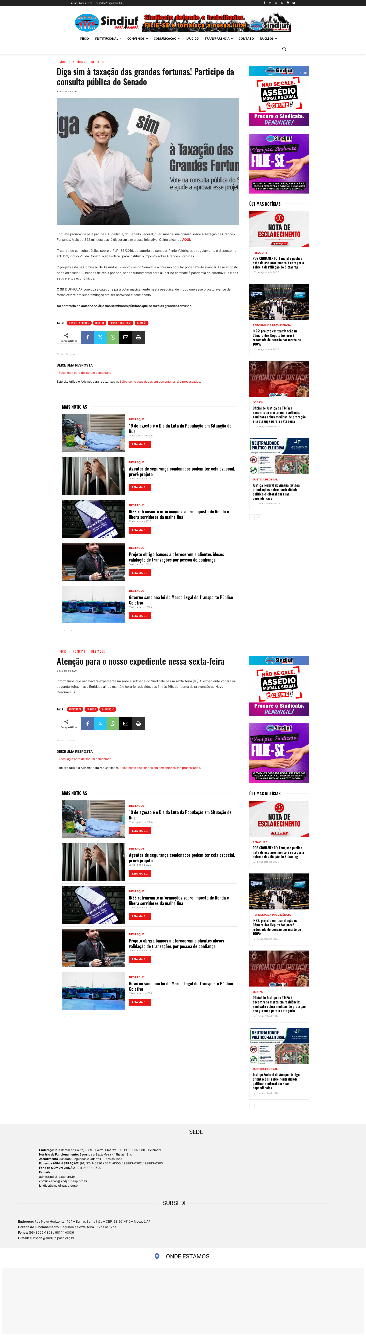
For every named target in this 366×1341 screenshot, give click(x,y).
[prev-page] (64, 630)
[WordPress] (287, 3)
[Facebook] (264, 3)
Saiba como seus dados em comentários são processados (160, 381)
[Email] (125, 337)
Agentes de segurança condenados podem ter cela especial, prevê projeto (182, 471)
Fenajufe (260, 253)
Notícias (79, 62)
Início (63, 62)
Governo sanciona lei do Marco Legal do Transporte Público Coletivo (181, 600)
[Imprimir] (138, 337)
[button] (284, 49)
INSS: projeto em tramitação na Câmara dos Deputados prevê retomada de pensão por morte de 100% (277, 337)
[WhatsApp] (113, 337)
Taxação (141, 323)
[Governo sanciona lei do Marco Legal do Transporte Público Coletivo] (93, 604)
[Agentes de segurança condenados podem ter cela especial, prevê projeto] (93, 476)
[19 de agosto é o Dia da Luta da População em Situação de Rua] (93, 433)
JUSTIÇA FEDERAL (265, 479)
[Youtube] (293, 3)
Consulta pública (79, 323)
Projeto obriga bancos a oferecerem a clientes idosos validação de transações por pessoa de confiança (176, 557)
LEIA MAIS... (140, 444)
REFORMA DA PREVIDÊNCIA (272, 325)
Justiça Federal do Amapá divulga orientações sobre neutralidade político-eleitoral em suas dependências (276, 492)
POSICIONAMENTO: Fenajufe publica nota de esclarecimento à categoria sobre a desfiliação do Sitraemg (278, 263)
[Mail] (276, 3)
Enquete (99, 323)
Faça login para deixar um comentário (85, 372)
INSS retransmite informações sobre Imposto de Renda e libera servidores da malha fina (179, 514)
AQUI (186, 240)
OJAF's (258, 402)
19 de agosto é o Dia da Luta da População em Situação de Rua (180, 428)
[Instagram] (270, 3)
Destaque (98, 62)
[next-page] (71, 630)
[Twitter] (282, 3)
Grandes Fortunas (120, 323)
